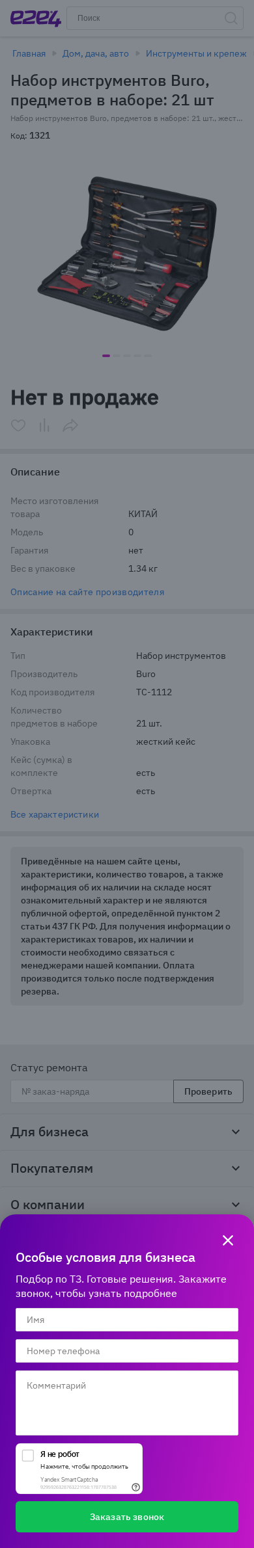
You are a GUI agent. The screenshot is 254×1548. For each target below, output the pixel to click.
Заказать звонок (127, 1517)
